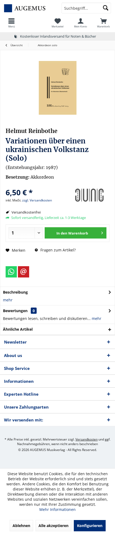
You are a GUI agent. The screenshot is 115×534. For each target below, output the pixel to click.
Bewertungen (15, 310)
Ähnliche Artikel (18, 329)
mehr (8, 299)
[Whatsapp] (11, 271)
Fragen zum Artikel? (57, 249)
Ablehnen (21, 525)
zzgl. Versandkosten (37, 200)
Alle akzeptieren (53, 525)
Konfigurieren (89, 525)
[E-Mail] (23, 271)
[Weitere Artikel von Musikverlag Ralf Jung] (89, 195)
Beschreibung (15, 292)
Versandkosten (86, 439)
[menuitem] (11, 22)
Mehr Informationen (57, 509)
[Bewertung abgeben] (37, 185)
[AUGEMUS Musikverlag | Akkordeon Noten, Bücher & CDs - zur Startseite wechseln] (28, 8)
